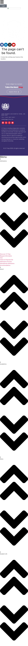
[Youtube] (14, 45)
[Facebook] (2, 45)
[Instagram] (10, 45)
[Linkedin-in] (6, 45)
